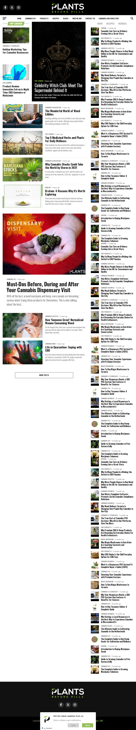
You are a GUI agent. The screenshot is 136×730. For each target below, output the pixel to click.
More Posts (44, 375)
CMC (101, 720)
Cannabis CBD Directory (109, 18)
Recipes (56, 18)
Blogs (65, 18)
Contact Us (90, 18)
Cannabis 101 (30, 18)
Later (73, 725)
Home (19, 18)
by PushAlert (48, 728)
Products (44, 18)
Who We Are (77, 18)
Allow (87, 725)
